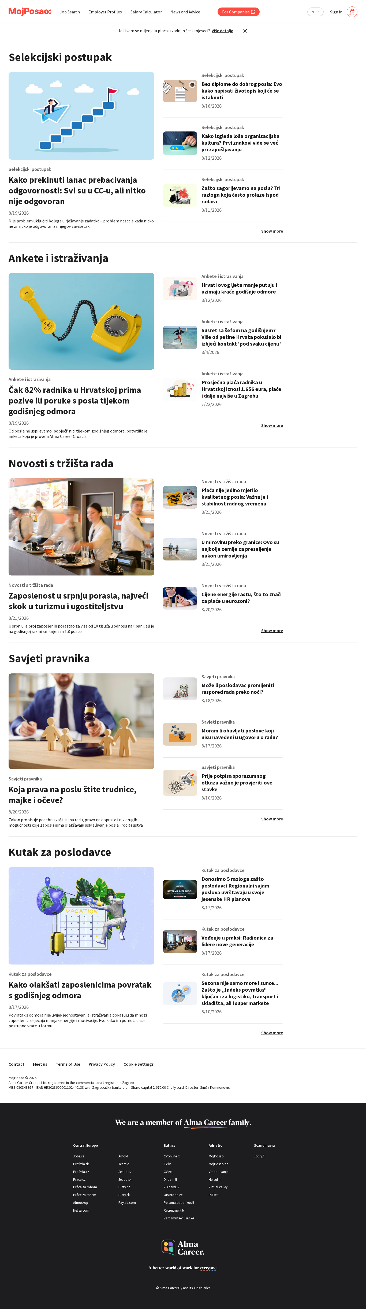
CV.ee (167, 1171)
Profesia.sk (81, 1164)
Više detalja (222, 30)
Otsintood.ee (173, 1195)
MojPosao (216, 1156)
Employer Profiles (105, 11)
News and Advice (185, 11)
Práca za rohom (85, 1187)
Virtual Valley (218, 1187)
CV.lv (167, 1164)
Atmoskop (80, 1202)
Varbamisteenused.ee (179, 1218)
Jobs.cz (78, 1156)
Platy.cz (124, 1187)
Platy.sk (124, 1195)
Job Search (70, 11)
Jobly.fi (259, 1156)
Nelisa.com (81, 1210)
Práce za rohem (84, 1195)
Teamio (123, 1164)
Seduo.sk (124, 1179)
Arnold (123, 1156)
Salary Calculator (146, 11)
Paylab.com (127, 1202)
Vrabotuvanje (218, 1171)
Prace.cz (79, 1179)
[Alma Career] (183, 1248)
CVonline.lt (172, 1156)
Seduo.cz (125, 1171)
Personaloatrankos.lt (179, 1202)
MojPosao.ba (218, 1164)
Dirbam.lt (170, 1179)
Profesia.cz (81, 1171)
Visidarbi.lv (171, 1187)
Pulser (213, 1195)
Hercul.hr (215, 1179)
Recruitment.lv (174, 1210)
